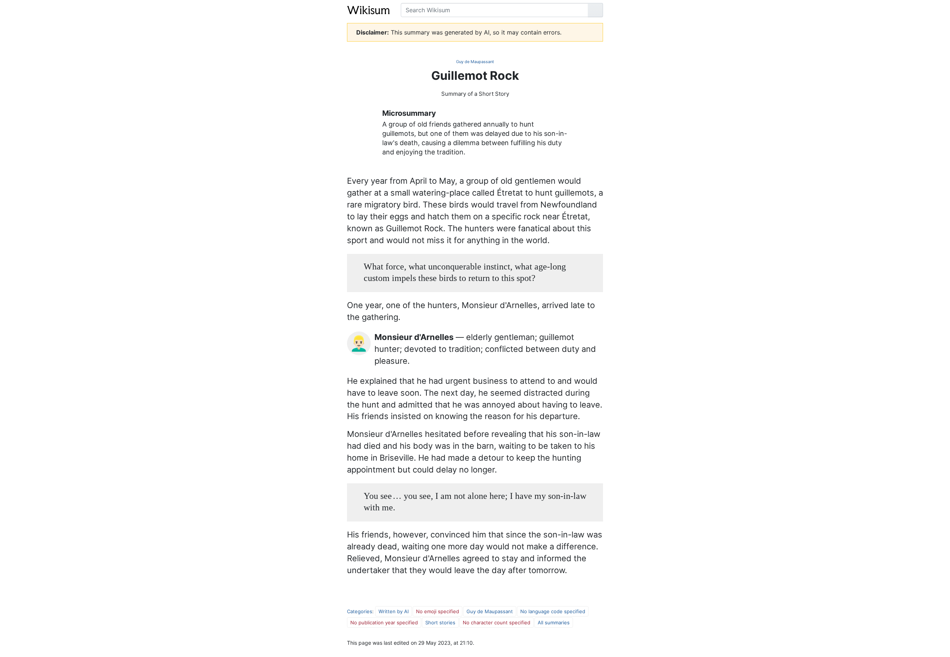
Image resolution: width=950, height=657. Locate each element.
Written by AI (394, 611)
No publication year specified (384, 622)
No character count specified (496, 622)
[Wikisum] (368, 10)
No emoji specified (437, 611)
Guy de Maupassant (475, 61)
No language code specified (552, 611)
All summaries (554, 622)
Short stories (440, 622)
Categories (359, 611)
